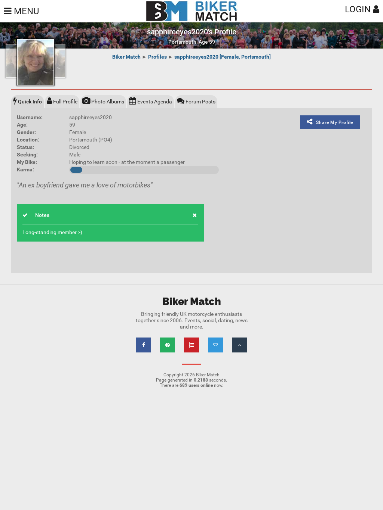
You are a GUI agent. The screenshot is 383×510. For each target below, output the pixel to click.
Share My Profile (334, 122)
